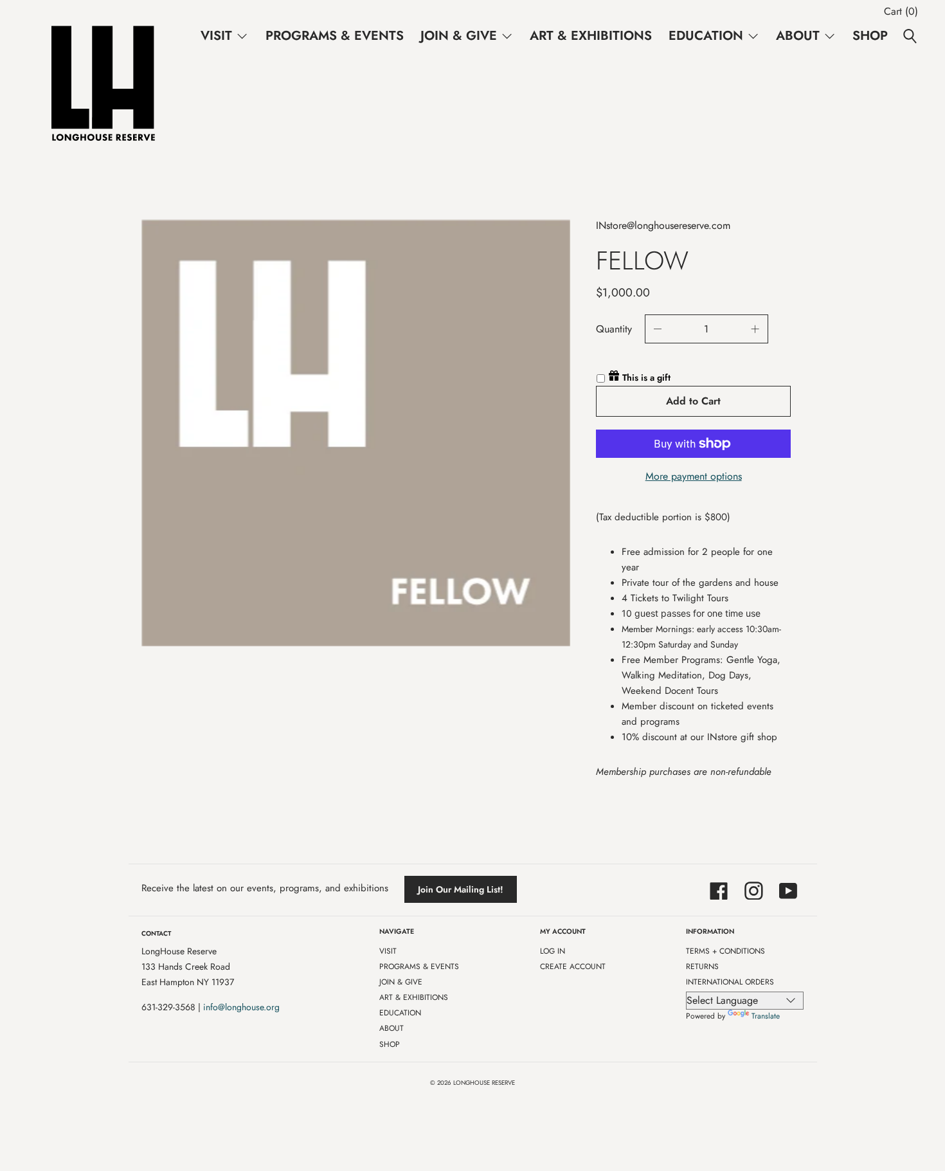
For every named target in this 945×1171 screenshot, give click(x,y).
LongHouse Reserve (484, 1082)
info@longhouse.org (241, 1007)
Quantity (614, 329)
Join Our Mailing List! (460, 889)
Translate (766, 1016)
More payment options (693, 476)
